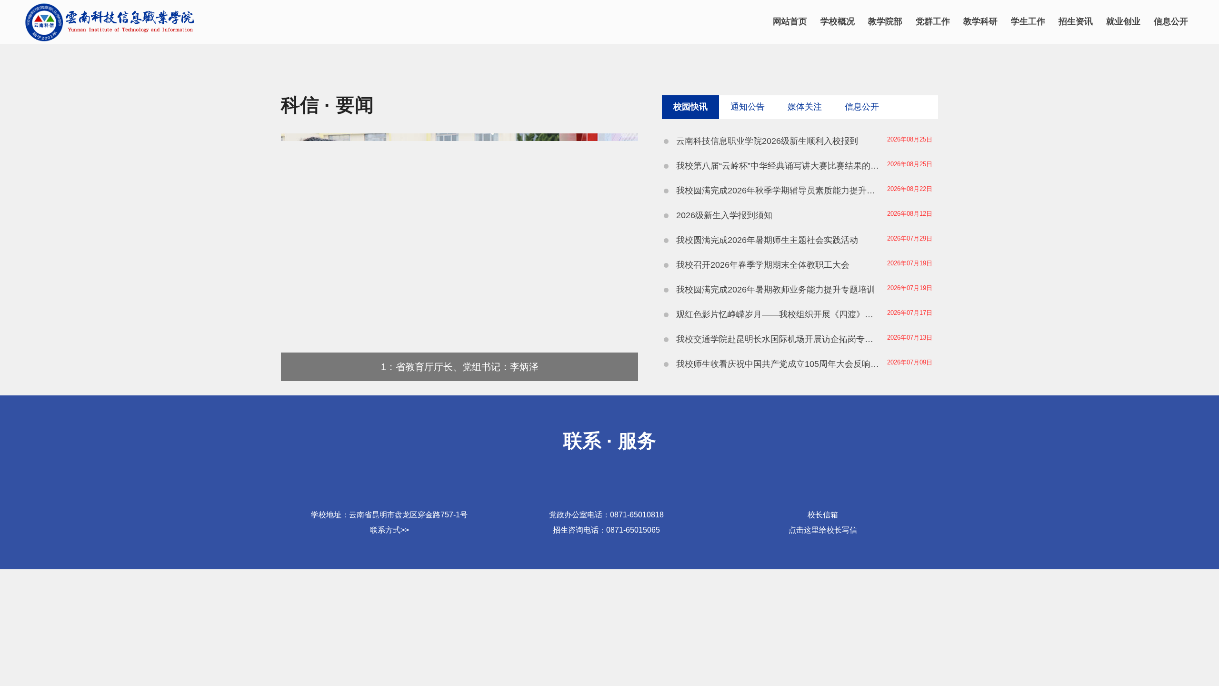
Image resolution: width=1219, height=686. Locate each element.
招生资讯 (1076, 21)
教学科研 (980, 21)
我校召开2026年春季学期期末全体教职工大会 (762, 265)
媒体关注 (805, 106)
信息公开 (1171, 21)
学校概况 (837, 21)
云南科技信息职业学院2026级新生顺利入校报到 (767, 141)
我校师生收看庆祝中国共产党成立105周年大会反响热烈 (778, 364)
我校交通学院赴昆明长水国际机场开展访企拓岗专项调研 (778, 339)
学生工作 (1028, 21)
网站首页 (790, 21)
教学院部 (885, 21)
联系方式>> (389, 530)
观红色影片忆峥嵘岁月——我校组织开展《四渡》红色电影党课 (778, 314)
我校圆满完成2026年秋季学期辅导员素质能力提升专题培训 (778, 190)
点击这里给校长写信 (823, 530)
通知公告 (747, 106)
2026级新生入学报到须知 (724, 215)
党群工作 (933, 21)
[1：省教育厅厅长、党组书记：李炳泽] (459, 378)
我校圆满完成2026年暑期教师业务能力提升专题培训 (775, 289)
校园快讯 (690, 106)
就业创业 (1123, 21)
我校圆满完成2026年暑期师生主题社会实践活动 (767, 240)
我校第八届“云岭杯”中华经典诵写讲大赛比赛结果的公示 (778, 166)
